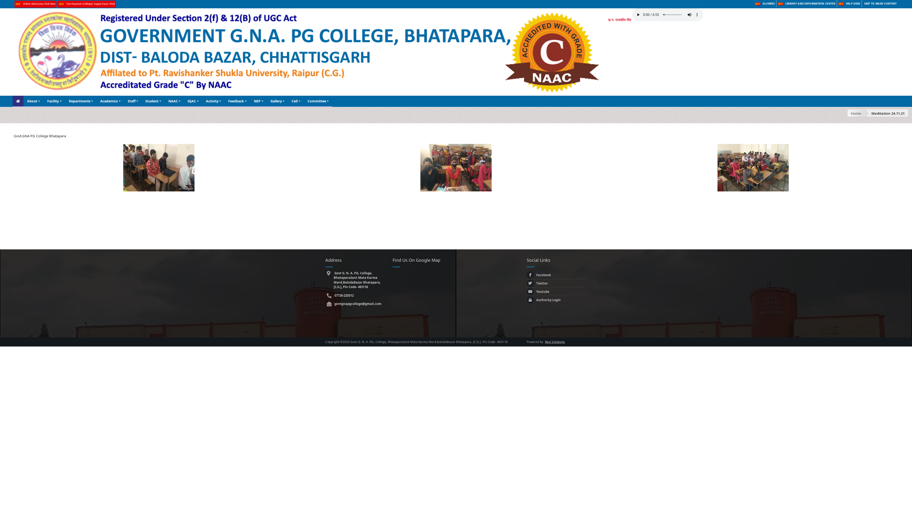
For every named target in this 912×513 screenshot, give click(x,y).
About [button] (32, 101)
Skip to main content (880, 3)
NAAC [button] (173, 101)
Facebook (543, 275)
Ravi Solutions (555, 342)
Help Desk (853, 3)
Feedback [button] (236, 101)
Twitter (542, 283)
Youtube (542, 292)
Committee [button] (317, 101)
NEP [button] (257, 101)
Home (856, 113)
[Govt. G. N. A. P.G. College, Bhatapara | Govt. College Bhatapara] (159, 167)
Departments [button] (79, 101)
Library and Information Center (810, 3)
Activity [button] (212, 101)
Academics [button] (109, 101)
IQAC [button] (192, 101)
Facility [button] (53, 101)
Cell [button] (295, 101)
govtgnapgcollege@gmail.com (357, 304)
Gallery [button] (276, 101)
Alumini (769, 3)
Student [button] (151, 101)
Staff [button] (132, 101)
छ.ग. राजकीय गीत (619, 19)
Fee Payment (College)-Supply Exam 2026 (90, 4)
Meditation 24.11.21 (888, 113)
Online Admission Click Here (39, 4)
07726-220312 (344, 295)
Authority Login (548, 300)
